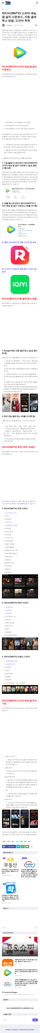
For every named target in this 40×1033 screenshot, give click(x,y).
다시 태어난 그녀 (11, 513)
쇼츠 (17, 841)
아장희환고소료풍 (11, 525)
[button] (2, 3)
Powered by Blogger (10, 992)
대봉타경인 (9, 607)
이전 (35, 927)
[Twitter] (18, 846)
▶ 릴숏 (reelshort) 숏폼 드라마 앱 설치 (19, 242)
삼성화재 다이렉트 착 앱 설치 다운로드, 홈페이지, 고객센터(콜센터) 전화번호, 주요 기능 (10, 898)
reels (29, 841)
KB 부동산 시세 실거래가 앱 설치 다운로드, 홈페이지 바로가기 (10, 871)
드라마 (7, 9)
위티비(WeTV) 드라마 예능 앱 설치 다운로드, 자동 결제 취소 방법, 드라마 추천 (26, 971)
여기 (19, 179)
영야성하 (8, 613)
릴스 (13, 841)
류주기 (8, 516)
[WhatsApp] (23, 846)
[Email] (27, 846)
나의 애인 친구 (10, 664)
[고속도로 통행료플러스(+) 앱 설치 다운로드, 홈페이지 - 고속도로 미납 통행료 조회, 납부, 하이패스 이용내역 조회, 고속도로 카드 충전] (7, 983)
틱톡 (25, 841)
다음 (4, 927)
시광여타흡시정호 (11, 661)
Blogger (31, 1029)
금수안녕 (8, 610)
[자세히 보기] (31, 846)
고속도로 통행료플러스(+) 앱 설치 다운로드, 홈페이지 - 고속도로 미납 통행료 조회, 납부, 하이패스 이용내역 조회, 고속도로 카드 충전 (29, 873)
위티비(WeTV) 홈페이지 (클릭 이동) (13, 501)
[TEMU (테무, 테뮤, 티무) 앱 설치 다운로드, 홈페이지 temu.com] (7, 962)
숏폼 (21, 841)
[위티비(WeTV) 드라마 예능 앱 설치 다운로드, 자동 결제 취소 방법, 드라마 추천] (7, 972)
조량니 (8, 670)
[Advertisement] (20, 98)
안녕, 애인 (9, 522)
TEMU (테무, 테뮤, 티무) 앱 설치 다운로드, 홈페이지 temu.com (26, 960)
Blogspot (15, 1029)
